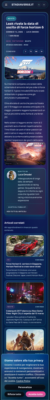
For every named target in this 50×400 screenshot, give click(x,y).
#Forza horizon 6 (14, 45)
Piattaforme (18, 41)
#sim (26, 45)
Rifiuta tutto (14, 394)
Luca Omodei (32, 32)
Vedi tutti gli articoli (16, 211)
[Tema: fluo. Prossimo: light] (44, 5)
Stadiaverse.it (23, 4)
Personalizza (25, 387)
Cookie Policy (23, 380)
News (8, 41)
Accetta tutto (36, 394)
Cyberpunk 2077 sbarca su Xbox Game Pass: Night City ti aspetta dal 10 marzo (25, 312)
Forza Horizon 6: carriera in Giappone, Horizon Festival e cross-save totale (24, 265)
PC (8, 260)
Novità (10, 307)
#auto (28, 41)
